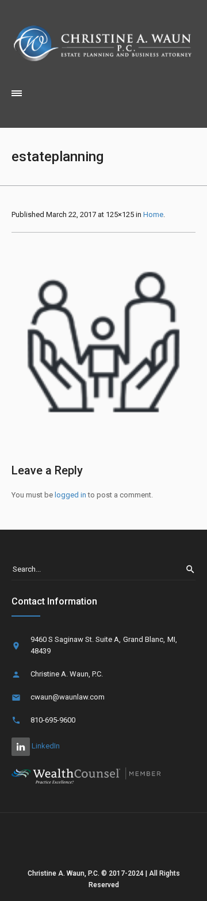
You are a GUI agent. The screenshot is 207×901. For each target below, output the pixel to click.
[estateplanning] (103, 342)
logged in (70, 495)
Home (153, 214)
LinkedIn (45, 746)
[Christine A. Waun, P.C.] (103, 42)
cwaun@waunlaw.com (67, 697)
